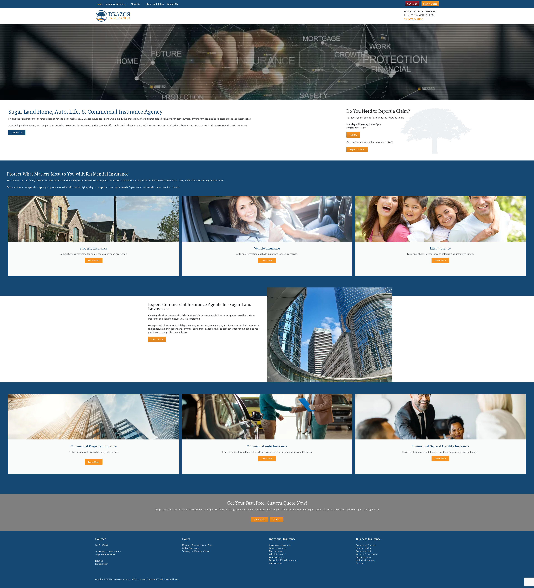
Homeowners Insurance (280, 545)
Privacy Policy (101, 564)
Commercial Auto (364, 551)
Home (100, 3)
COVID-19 (412, 3)
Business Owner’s (364, 557)
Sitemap (99, 560)
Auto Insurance (276, 557)
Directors (360, 563)
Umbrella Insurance (365, 560)
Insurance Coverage (115, 3)
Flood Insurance (276, 551)
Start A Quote (430, 3)
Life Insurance (275, 563)
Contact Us (172, 3)
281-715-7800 (413, 19)
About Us (135, 3)
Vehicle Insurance (277, 554)
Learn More (93, 260)
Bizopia (175, 579)
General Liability (363, 548)
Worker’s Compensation (367, 554)
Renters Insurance (277, 548)
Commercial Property (366, 545)
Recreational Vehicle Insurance (283, 560)
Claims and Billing (155, 3)
